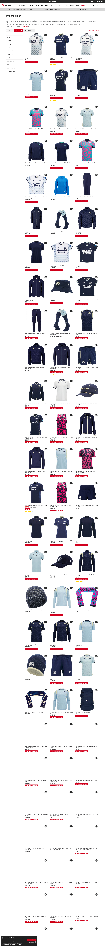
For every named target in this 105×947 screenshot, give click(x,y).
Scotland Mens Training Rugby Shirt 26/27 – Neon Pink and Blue (87, 163)
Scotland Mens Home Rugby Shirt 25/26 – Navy (36, 505)
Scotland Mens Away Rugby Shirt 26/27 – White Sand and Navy (36, 57)
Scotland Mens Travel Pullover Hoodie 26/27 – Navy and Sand (35, 472)
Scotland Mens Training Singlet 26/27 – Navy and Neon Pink (61, 438)
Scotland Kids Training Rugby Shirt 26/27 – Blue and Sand (86, 129)
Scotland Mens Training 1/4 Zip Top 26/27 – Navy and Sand (87, 574)
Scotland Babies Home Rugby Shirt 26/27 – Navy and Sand (87, 299)
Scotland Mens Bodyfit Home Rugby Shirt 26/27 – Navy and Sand (36, 885)
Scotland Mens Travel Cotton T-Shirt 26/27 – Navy (35, 265)
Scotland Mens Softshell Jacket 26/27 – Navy (86, 782)
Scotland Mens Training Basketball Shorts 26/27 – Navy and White (61, 782)
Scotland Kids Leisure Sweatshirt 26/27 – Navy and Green (36, 163)
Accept (31, 939)
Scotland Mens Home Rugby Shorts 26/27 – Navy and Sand (86, 93)
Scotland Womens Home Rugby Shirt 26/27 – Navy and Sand (61, 93)
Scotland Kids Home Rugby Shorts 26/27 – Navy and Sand (87, 368)
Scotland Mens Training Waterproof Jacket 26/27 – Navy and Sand (36, 299)
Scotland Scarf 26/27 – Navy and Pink (84, 610)
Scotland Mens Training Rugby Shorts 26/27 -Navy (60, 678)
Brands (77, 5)
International (30, 5)
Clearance (83, 5)
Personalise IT (10, 61)
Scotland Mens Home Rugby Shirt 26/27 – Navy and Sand (61, 57)
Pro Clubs (37, 5)
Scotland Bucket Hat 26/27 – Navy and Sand (60, 299)
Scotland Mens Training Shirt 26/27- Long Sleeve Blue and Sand (61, 713)
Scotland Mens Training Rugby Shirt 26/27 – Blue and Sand (87, 678)
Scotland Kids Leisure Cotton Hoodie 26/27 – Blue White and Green (60, 197)
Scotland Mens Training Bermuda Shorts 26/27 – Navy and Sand (87, 747)
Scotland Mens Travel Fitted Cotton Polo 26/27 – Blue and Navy (36, 574)
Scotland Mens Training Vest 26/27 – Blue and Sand (61, 472)
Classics (66, 5)
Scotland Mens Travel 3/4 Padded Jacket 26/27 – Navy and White (36, 231)
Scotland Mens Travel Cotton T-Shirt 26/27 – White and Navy (60, 404)
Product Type (10, 54)
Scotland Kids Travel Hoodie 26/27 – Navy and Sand (35, 919)
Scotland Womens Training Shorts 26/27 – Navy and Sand (87, 506)
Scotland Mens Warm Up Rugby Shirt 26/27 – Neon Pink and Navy (86, 472)
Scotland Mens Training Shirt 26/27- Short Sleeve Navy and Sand (36, 644)
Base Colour (10, 57)
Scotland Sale (25, 26)
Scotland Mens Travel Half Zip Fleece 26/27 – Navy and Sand (35, 368)
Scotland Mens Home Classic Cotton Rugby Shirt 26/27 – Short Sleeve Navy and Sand (87, 851)
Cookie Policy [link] (7, 943)
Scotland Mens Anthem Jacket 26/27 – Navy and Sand (61, 885)
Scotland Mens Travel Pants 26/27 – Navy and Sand (35, 334)
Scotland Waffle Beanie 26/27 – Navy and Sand (35, 610)
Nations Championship (22, 5)
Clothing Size (10, 40)
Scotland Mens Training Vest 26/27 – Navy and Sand (86, 334)
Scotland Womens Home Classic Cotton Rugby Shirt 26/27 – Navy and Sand (61, 540)
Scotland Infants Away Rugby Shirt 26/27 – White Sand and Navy (61, 265)
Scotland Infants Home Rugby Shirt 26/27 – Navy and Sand (87, 265)
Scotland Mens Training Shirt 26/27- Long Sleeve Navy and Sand (61, 644)
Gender (8, 37)
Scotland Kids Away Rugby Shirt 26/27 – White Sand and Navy (60, 129)
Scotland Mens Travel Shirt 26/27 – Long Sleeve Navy (87, 540)
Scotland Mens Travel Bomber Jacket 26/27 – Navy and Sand (86, 231)
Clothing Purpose (11, 71)
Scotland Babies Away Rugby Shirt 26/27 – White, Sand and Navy (36, 197)
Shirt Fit (8, 64)
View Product (36, 66)
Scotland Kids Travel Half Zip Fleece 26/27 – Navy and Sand (35, 851)
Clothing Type (10, 44)
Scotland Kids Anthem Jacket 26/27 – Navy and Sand (36, 404)
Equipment (61, 5)
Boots (55, 5)
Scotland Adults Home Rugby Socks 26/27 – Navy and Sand (60, 334)
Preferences (31, 942)
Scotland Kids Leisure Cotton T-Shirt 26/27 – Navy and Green (60, 163)
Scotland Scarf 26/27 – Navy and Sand (34, 712)
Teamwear (72, 5)
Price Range (10, 33)
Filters (8, 30)
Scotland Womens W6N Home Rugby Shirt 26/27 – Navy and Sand (36, 438)
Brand (8, 47)
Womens (46, 5)
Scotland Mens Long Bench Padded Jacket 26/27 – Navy (61, 747)
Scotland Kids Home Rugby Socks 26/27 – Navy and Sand (61, 231)
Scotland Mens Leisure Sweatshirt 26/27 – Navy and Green (87, 817)
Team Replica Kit (11, 68)
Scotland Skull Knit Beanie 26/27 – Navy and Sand (36, 678)
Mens (42, 5)
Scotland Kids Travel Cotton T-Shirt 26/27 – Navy (87, 918)
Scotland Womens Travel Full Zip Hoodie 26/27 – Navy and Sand (87, 438)
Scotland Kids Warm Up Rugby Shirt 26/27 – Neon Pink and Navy (60, 817)
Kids (51, 5)
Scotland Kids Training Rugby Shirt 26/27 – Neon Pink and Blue (36, 129)
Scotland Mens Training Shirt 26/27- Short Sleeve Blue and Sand (87, 644)
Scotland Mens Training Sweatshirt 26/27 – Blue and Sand (61, 610)
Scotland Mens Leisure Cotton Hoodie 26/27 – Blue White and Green (61, 851)
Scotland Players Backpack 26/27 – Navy (85, 712)
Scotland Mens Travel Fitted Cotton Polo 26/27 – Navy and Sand (36, 540)
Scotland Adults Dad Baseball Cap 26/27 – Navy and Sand (87, 404)
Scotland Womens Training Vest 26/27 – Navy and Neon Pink (61, 506)
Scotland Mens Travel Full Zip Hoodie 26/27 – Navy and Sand (60, 368)
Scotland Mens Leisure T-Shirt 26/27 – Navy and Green (36, 782)
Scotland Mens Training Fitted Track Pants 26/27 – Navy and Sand (36, 747)
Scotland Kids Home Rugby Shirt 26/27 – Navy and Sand (86, 885)
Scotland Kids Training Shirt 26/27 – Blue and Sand (36, 93)
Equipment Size (10, 51)
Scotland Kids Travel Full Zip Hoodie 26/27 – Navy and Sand (60, 919)
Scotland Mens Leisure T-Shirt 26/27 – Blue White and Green (36, 817)
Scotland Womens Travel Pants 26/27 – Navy (86, 196)
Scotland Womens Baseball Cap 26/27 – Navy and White (60, 574)
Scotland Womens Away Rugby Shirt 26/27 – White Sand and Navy (85, 57)
